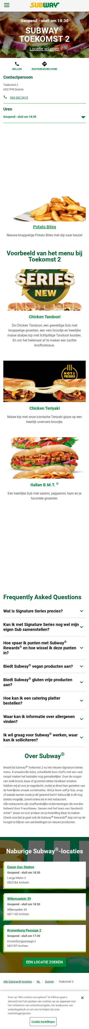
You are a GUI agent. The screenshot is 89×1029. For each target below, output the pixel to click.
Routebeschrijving (44, 69)
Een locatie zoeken (44, 962)
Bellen (17, 69)
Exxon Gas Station (20, 867)
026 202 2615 (19, 97)
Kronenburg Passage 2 (24, 930)
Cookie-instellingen (43, 1021)
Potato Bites (44, 226)
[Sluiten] (82, 997)
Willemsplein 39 (19, 899)
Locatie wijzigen (44, 48)
